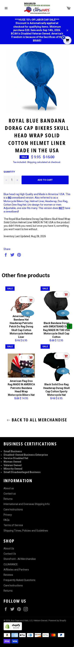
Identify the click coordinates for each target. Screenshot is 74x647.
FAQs (7, 520)
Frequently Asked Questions (19, 580)
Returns (8, 498)
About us (9, 488)
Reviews (8, 574)
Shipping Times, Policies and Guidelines (26, 530)
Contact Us (10, 553)
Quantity (9, 172)
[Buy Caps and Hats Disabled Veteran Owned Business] (37, 8)
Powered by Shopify (57, 620)
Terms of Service (13, 525)
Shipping (31, 162)
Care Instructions (13, 509)
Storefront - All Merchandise (20, 558)
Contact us (10, 493)
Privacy (8, 514)
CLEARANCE (11, 564)
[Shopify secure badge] (13, 629)
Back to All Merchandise (38, 420)
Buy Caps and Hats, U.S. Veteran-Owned (29, 620)
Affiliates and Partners (16, 569)
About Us (9, 548)
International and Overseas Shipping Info (27, 504)
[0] (67, 40)
